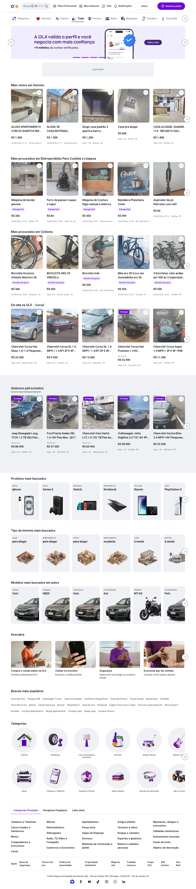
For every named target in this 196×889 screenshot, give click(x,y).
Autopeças (132, 18)
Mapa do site (115, 863)
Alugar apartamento (56, 711)
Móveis (51, 822)
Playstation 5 (73, 705)
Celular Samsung (46, 705)
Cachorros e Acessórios (61, 847)
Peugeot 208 (34, 699)
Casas (14, 851)
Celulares (152, 18)
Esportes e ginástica (129, 838)
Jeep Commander (73, 699)
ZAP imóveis (165, 863)
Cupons (64, 18)
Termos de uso (47, 863)
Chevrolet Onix (18, 699)
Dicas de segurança (24, 863)
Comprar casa (75, 711)
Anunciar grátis (173, 6)
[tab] (26, 810)
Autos (114, 18)
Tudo (81, 18)
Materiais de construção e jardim (97, 846)
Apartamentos (90, 822)
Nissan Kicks (152, 699)
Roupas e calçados (128, 833)
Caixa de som (88, 705)
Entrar (144, 6)
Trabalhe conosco (131, 863)
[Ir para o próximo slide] (187, 119)
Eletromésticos (55, 827)
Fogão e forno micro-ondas (122, 705)
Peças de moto (162, 842)
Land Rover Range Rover (96, 699)
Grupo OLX (150, 863)
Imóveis (97, 18)
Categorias (23, 18)
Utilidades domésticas (166, 831)
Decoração (171, 18)
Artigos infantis (126, 822)
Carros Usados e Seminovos (20, 829)
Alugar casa (90, 711)
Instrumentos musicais (166, 836)
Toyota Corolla (136, 699)
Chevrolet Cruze (19, 705)
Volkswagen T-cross (52, 699)
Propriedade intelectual (91, 863)
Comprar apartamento (32, 711)
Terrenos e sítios (127, 827)
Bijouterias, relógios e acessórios (166, 824)
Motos (15, 836)
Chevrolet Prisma (118, 699)
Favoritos (46, 18)
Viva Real (178, 863)
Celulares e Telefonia (23, 822)
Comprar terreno (106, 711)
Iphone (32, 705)
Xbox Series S (171, 705)
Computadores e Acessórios (20, 844)
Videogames (54, 833)
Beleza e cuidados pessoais (128, 846)
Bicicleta (15, 711)
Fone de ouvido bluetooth (150, 705)
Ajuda (14, 863)
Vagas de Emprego (93, 833)
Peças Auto (88, 827)
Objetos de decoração (166, 847)
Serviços (87, 838)
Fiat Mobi (164, 699)
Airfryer (61, 705)
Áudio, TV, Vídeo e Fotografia (57, 840)
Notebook (102, 705)
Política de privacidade (65, 863)
